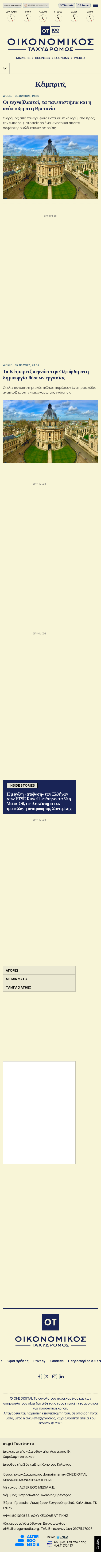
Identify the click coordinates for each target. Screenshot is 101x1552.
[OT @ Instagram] (54, 1376)
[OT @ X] (46, 1376)
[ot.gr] (50, 38)
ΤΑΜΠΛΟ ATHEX (18, 987)
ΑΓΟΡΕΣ (12, 970)
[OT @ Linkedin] (61, 1376)
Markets (23, 58)
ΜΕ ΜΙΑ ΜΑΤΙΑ (16, 979)
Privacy (39, 1361)
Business (42, 58)
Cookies (56, 1361)
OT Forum (83, 5)
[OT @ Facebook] (39, 1376)
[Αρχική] (50, 1323)
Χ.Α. (3, 68)
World (79, 58)
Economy (61, 58)
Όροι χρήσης (18, 1361)
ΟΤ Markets (67, 5)
